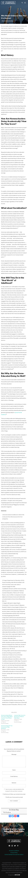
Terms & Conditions (14, 850)
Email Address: (14, 776)
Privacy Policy (14, 852)
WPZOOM (17, 875)
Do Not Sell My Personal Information (14, 854)
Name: (14, 770)
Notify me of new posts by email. (14, 797)
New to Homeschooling (7, 21)
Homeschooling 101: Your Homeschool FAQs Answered (6, 727)
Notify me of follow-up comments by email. (14, 794)
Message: (14, 754)
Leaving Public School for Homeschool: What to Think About (19, 717)
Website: (14, 782)
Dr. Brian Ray (14, 810)
